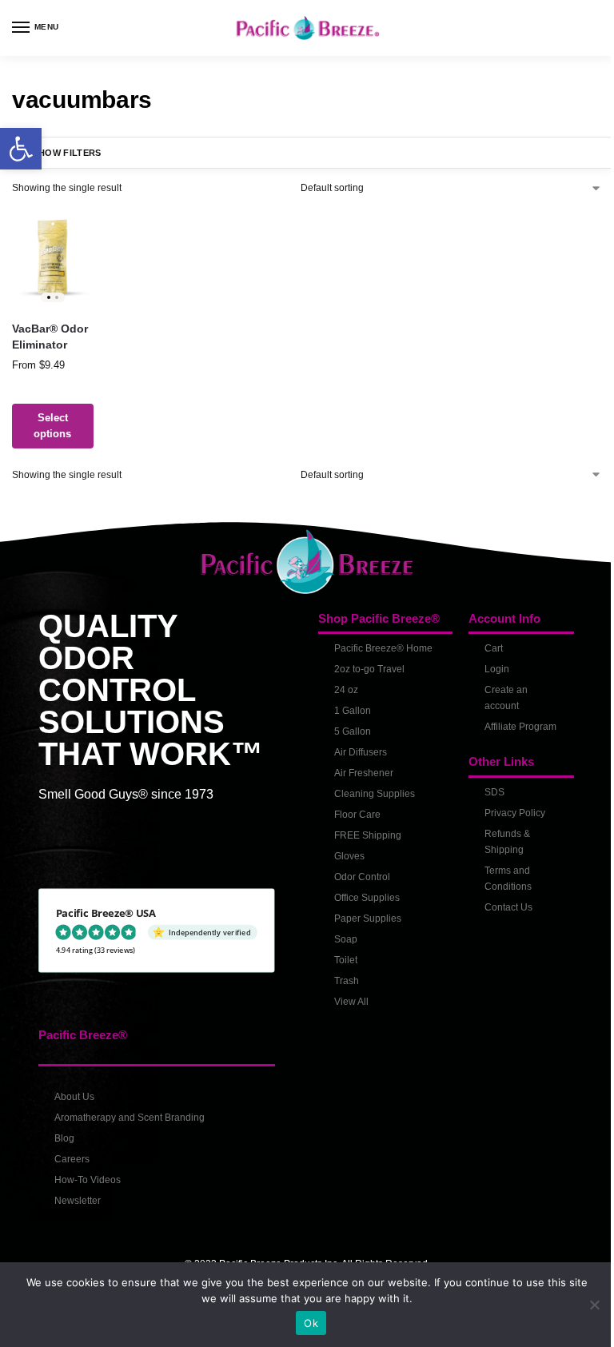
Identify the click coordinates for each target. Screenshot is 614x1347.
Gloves (344, 852)
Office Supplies (361, 893)
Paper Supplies (362, 914)
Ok (305, 1323)
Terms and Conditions (499, 890)
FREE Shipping (362, 831)
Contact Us (500, 919)
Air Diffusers (355, 748)
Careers (72, 1155)
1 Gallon (347, 706)
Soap (340, 935)
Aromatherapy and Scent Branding (129, 1113)
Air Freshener (358, 769)
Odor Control (357, 873)
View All (346, 997)
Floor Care (352, 810)
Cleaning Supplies (369, 789)
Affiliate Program (494, 730)
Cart (485, 644)
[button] (21, 148)
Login (488, 665)
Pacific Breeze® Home (378, 644)
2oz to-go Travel (364, 665)
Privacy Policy (506, 825)
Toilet (340, 956)
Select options (51, 423)
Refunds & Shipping (498, 853)
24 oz (341, 685)
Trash (341, 976)
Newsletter (77, 1196)
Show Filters (67, 152)
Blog (64, 1134)
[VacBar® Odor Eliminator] (52, 256)
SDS (486, 804)
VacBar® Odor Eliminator (50, 335)
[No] (582, 1305)
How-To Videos (87, 1176)
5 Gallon (347, 727)
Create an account (497, 693)
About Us (74, 1092)
